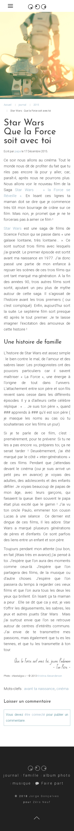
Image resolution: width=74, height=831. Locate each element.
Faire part (52, 783)
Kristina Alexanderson (49, 675)
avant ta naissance (39, 688)
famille (31, 775)
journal (22, 104)
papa (18, 151)
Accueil (7, 104)
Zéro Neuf (42, 802)
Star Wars (13, 228)
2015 (36, 104)
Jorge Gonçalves (44, 796)
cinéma (62, 688)
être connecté (35, 714)
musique (22, 783)
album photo (57, 775)
